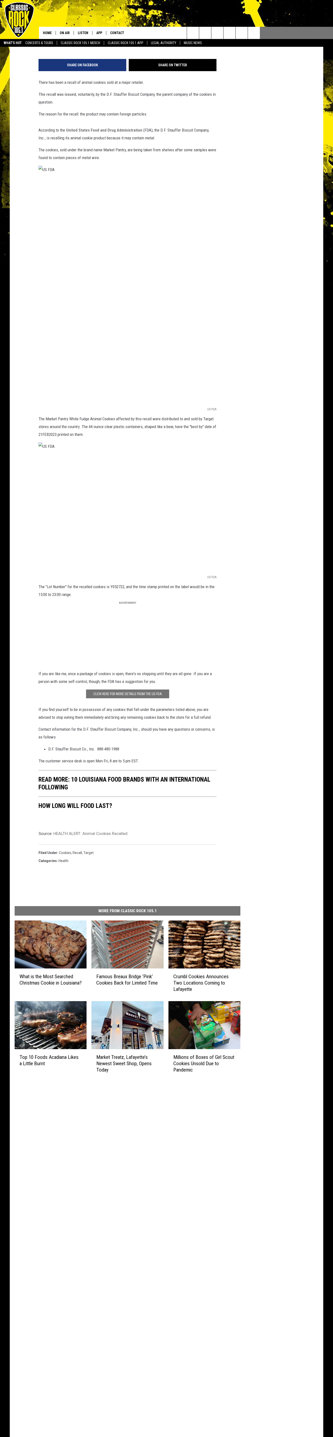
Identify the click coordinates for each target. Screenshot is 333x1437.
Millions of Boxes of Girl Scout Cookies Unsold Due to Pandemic (203, 1063)
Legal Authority (163, 43)
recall (77, 853)
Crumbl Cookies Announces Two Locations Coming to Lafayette (201, 983)
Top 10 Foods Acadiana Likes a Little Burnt (49, 1060)
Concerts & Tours (39, 43)
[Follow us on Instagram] (229, 33)
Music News (193, 43)
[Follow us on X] (254, 33)
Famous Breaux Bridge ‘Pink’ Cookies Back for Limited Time (127, 980)
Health (64, 861)
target (88, 853)
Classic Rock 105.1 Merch (80, 43)
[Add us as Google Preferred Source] (205, 33)
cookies (65, 853)
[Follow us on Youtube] (242, 33)
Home (47, 33)
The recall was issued (57, 94)
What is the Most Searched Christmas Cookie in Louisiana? (51, 980)
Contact (117, 33)
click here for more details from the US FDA (127, 694)
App (99, 33)
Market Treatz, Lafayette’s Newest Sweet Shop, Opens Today (124, 1063)
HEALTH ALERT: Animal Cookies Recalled (90, 833)
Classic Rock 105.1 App (125, 43)
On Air (65, 33)
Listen (83, 33)
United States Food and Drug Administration (104, 130)
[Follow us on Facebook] (217, 33)
